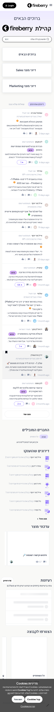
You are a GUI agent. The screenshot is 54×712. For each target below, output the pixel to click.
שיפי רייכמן (36, 466)
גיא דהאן (37, 474)
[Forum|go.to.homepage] (36, 5)
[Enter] (27, 39)
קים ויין (39, 267)
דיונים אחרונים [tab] (37, 104)
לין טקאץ (38, 141)
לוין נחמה (38, 383)
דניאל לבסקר (37, 329)
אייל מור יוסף (37, 203)
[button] (27, 706)
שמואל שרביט (36, 113)
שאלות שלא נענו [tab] (16, 104)
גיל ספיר (37, 501)
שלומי (39, 293)
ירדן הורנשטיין (36, 355)
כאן (8, 693)
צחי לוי (39, 171)
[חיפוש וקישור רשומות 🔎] (28, 548)
